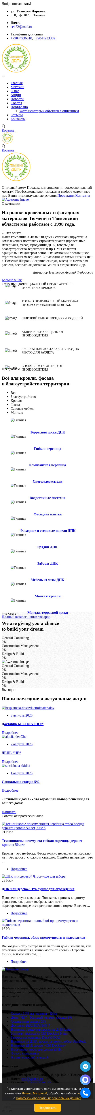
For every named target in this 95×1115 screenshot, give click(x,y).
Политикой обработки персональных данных (48, 1098)
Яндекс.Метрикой (34, 1093)
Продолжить (47, 1107)
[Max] (85, 1079)
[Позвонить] (85, 1093)
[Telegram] (85, 1066)
